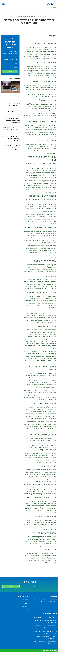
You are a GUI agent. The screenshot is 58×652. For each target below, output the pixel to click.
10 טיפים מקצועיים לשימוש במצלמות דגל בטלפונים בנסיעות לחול (12, 121)
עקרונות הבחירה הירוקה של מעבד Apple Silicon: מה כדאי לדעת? (11, 112)
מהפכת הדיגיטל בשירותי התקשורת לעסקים (45, 617)
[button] (3, 4)
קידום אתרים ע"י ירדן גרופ (50, 651)
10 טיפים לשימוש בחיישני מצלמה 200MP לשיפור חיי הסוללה (12, 147)
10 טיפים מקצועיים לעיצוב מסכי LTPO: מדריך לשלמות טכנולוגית (10, 138)
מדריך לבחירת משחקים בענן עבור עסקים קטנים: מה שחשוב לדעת (11, 129)
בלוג (42, 16)
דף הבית (46, 16)
